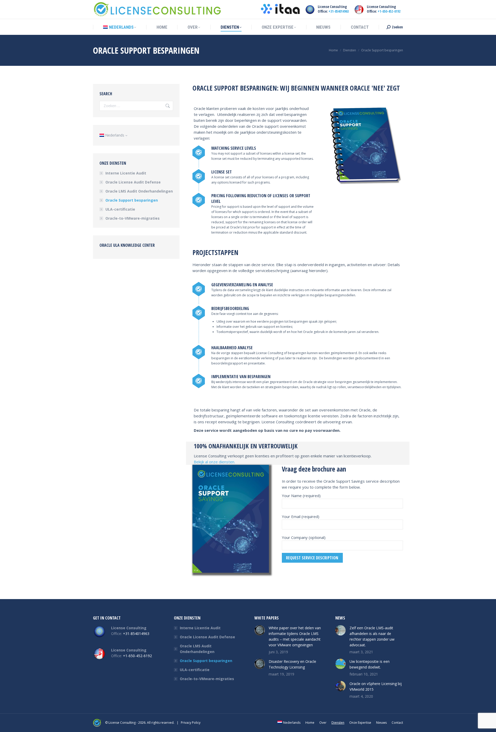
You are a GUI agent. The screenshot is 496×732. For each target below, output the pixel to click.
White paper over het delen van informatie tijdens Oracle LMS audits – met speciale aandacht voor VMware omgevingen (295, 636)
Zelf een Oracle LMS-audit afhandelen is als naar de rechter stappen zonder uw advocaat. (372, 636)
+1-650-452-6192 (389, 11)
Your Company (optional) (304, 537)
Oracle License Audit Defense (133, 182)
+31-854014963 (339, 11)
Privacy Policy (190, 722)
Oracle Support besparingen (131, 200)
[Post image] (259, 630)
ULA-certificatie (120, 209)
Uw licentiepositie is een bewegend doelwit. (370, 664)
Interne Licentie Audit (125, 173)
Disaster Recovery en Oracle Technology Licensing (292, 664)
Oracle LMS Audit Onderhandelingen (139, 191)
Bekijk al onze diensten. (214, 461)
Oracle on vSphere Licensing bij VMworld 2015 (376, 686)
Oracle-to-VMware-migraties (132, 218)
